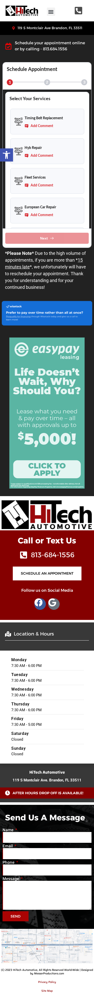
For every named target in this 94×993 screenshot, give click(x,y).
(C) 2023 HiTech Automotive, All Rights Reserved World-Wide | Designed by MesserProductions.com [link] (47, 972)
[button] (51, 12)
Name (9, 830)
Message (11, 879)
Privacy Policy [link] (47, 982)
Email (8, 846)
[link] (6, 155)
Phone (9, 862)
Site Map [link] (47, 991)
